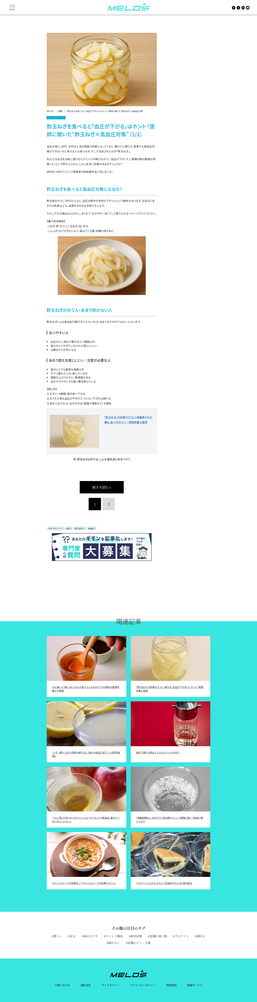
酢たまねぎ (79, 528)
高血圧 (91, 528)
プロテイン (182, 936)
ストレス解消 (114, 936)
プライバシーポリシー (142, 985)
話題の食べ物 (158, 936)
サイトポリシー (110, 985)
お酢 (68, 528)
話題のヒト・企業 (139, 943)
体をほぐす (91, 936)
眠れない (114, 943)
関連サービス (194, 985)
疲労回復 (136, 936)
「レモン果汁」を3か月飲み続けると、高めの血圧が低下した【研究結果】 (86, 754)
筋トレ (58, 936)
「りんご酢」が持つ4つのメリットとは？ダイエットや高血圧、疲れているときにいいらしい (86, 819)
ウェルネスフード (54, 528)
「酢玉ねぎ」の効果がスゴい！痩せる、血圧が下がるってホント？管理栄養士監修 (169, 688)
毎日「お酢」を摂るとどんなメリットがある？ (158, 752)
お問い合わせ (62, 985)
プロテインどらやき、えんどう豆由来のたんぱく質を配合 (164, 883)
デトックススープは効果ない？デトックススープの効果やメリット (84, 883)
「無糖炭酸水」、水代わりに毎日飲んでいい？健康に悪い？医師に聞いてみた (169, 819)
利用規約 (171, 985)
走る (73, 936)
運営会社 (86, 985)
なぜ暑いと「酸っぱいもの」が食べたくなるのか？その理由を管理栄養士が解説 (85, 688)
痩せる (201, 936)
